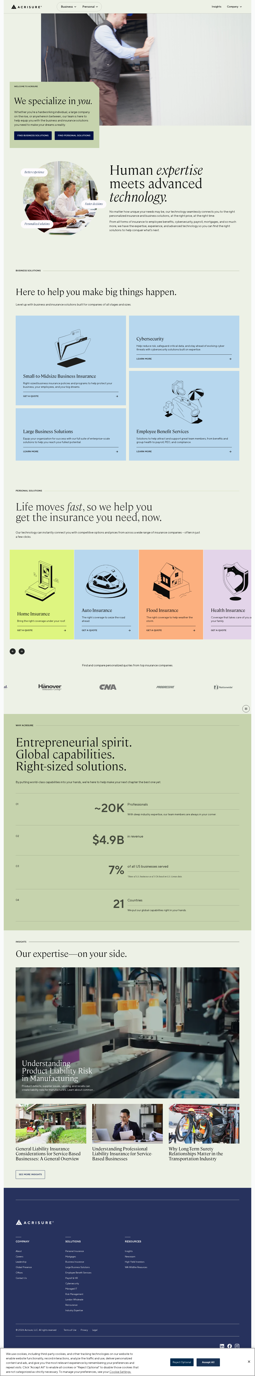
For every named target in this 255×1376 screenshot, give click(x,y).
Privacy (84, 1330)
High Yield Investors (134, 1262)
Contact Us (21, 1278)
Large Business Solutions (77, 1267)
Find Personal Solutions (74, 135)
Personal (88, 6)
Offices (19, 1272)
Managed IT (71, 1288)
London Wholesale (74, 1299)
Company (232, 6)
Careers (19, 1256)
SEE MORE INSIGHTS (30, 1174)
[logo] (26, 6)
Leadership (21, 1262)
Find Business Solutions (33, 135)
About (19, 1251)
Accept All (208, 1362)
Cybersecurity (72, 1283)
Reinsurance (71, 1305)
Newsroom (130, 1256)
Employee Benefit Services (78, 1272)
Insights (216, 6)
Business (67, 6)
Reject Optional (182, 1362)
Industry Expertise (74, 1310)
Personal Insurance (74, 1251)
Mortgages (70, 1256)
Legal (94, 1330)
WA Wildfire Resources (136, 1267)
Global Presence (24, 1267)
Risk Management (74, 1294)
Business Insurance (74, 1262)
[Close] (249, 1362)
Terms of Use (70, 1330)
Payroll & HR (71, 1278)
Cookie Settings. (120, 1372)
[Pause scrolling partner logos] (246, 708)
